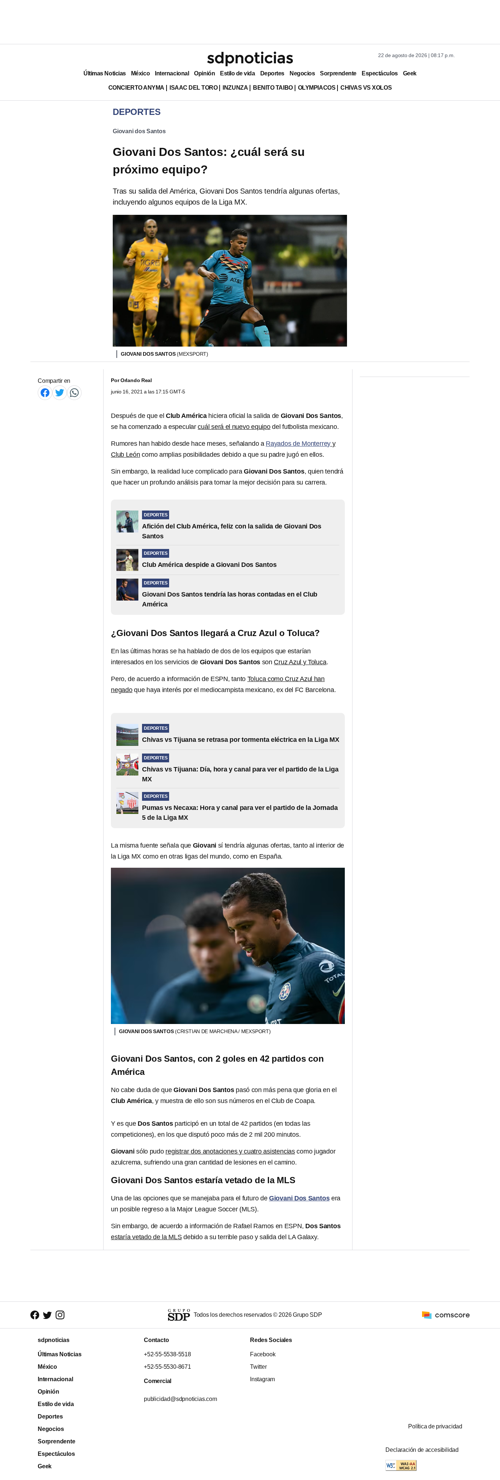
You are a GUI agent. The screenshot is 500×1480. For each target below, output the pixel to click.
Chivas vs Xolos (366, 88)
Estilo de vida (237, 73)
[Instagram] (60, 1314)
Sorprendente (338, 73)
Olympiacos (317, 88)
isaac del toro (193, 88)
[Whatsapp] (74, 392)
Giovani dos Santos (139, 131)
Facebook (262, 1354)
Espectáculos (380, 73)
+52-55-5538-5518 (167, 1354)
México (140, 73)
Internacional (172, 73)
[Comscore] (446, 1314)
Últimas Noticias (104, 73)
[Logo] (250, 59)
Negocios (302, 73)
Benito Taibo (272, 88)
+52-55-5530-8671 (167, 1367)
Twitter (258, 1367)
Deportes (272, 73)
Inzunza (235, 88)
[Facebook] (45, 392)
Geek (410, 73)
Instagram (262, 1379)
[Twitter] (59, 392)
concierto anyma (136, 88)
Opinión (204, 73)
